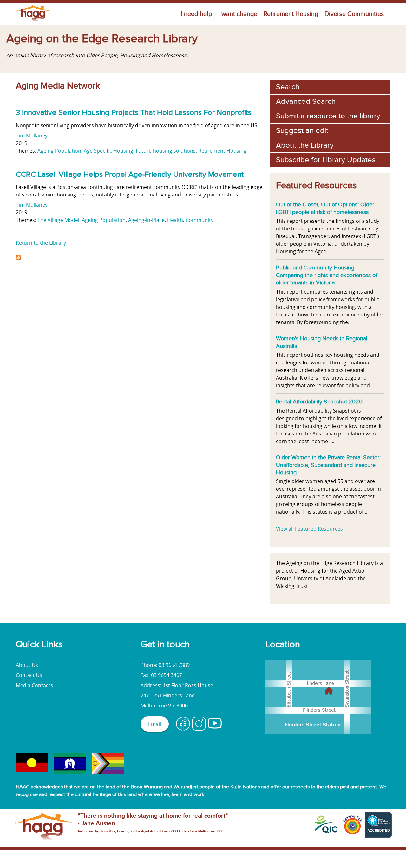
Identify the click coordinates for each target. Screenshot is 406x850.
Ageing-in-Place (146, 219)
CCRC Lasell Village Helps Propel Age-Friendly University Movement (130, 174)
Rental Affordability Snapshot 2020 (319, 401)
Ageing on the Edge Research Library (102, 39)
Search (287, 86)
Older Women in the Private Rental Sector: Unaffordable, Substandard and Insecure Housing (328, 465)
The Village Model (58, 219)
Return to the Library (41, 242)
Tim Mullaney (32, 135)
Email (154, 724)
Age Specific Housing (108, 150)
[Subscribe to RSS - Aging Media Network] (18, 258)
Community (199, 219)
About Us (27, 664)
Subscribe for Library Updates (326, 159)
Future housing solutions (166, 150)
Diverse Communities (354, 14)
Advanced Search (306, 101)
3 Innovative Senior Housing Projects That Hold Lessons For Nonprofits (134, 112)
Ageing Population (59, 150)
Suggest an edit (302, 130)
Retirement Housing (291, 14)
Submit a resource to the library (328, 116)
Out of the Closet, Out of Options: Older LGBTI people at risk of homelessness (325, 208)
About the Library (305, 145)
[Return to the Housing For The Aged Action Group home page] (34, 21)
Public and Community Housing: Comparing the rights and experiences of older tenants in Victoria (326, 275)
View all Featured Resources (309, 528)
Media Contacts (34, 685)
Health (175, 219)
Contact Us (29, 675)
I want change (237, 14)
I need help (196, 14)
